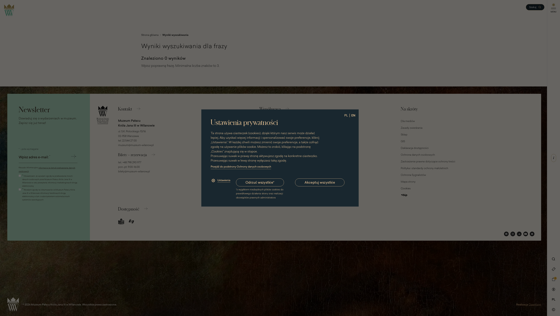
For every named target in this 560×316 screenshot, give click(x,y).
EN (353, 115)
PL (346, 115)
